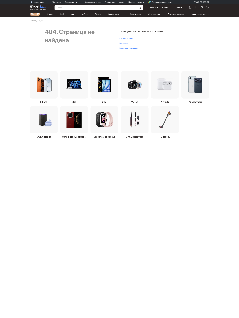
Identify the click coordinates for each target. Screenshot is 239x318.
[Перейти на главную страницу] (38, 7)
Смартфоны (135, 14)
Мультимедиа (154, 14)
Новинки (154, 7)
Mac (72, 14)
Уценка (165, 7)
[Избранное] (201, 8)
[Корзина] (207, 8)
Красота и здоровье (200, 14)
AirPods (85, 14)
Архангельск (39, 2)
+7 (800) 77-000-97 (200, 2)
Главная (33, 21)
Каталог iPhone (126, 38)
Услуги (178, 7)
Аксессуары (113, 14)
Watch (98, 14)
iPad (62, 14)
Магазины (124, 43)
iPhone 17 (35, 14)
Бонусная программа (129, 48)
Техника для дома (176, 14)
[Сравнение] (195, 8)
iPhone (50, 14)
